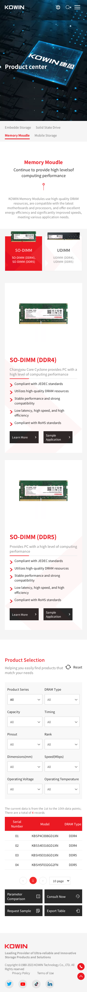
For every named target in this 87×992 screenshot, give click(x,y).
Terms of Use (45, 973)
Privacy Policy (21, 973)
